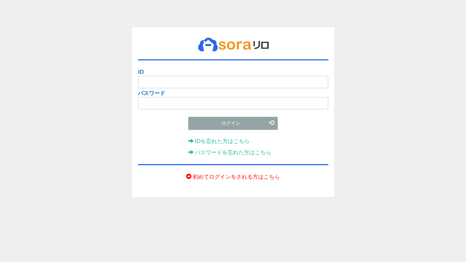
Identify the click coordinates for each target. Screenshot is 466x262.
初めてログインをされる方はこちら (235, 176)
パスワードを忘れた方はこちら (232, 152)
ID (141, 71)
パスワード (151, 93)
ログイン (230, 123)
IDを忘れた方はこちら (222, 141)
